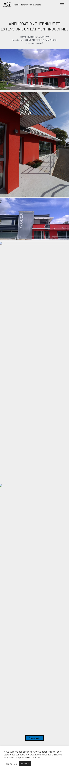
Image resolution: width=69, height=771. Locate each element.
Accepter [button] (25, 763)
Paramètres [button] (11, 763)
